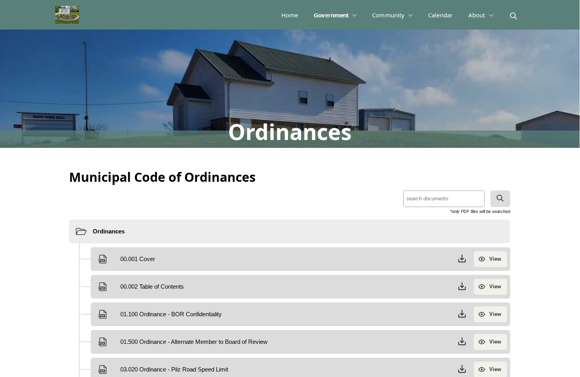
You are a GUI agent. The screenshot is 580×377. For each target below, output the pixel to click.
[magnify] (513, 16)
